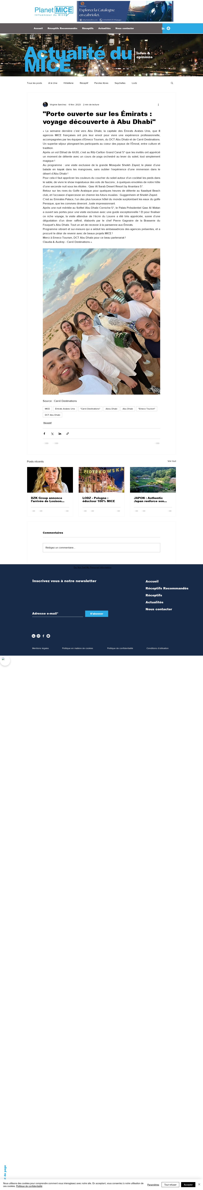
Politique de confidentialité (29, 1186)
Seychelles (120, 83)
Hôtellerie (68, 83)
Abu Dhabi (128, 408)
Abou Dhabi (111, 408)
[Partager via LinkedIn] (59, 433)
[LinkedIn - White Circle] (33, 636)
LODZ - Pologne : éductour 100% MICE (98, 499)
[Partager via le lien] (67, 433)
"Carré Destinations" (90, 408)
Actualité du (78, 53)
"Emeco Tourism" (146, 408)
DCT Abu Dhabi (52, 415)
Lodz (134, 83)
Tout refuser (170, 1184)
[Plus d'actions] (158, 104)
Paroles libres (101, 83)
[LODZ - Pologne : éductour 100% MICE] (101, 480)
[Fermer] (199, 1184)
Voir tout (172, 461)
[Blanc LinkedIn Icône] (163, 28)
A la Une (52, 83)
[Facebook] (43, 636)
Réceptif (84, 83)
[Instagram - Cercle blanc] (38, 636)
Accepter (188, 1184)
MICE (47, 408)
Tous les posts (34, 83)
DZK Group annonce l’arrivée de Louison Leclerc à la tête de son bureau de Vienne (49, 499)
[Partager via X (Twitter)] (52, 433)
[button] (172, 83)
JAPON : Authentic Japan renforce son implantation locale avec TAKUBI (149, 499)
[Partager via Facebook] (44, 433)
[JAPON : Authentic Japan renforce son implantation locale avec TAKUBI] (153, 480)
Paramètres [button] (153, 1184)
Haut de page (5, 1174)
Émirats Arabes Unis (65, 408)
